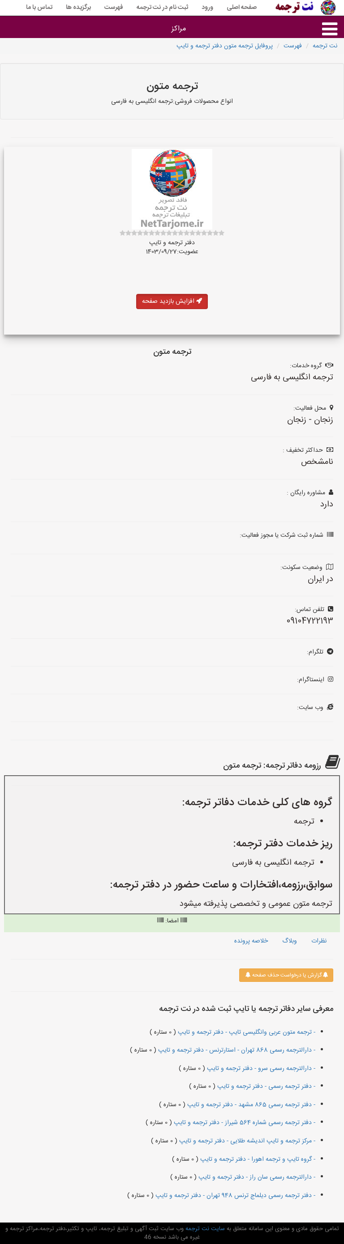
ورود (207, 7)
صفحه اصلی (242, 7)
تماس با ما (39, 7)
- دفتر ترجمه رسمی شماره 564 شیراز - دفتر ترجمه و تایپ (243, 1122)
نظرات (319, 941)
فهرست (113, 7)
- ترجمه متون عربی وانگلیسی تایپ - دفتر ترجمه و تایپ (245, 1032)
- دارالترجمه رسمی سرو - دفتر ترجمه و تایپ (260, 1068)
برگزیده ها (78, 7)
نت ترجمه (325, 46)
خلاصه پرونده (251, 941)
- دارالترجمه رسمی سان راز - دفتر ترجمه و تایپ (256, 1177)
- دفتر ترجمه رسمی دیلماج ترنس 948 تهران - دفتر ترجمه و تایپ (234, 1195)
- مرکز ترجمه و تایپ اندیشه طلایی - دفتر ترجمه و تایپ (246, 1141)
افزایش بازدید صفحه (169, 301)
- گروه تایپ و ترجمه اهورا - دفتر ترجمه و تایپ (256, 1159)
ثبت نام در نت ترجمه (162, 7)
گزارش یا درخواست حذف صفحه (286, 975)
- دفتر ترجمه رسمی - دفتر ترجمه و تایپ (265, 1086)
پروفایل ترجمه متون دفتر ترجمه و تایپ (224, 46)
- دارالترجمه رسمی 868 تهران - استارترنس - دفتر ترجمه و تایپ (235, 1050)
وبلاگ (289, 941)
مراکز (179, 29)
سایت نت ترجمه (204, 1229)
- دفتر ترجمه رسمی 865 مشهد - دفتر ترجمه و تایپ (250, 1105)
